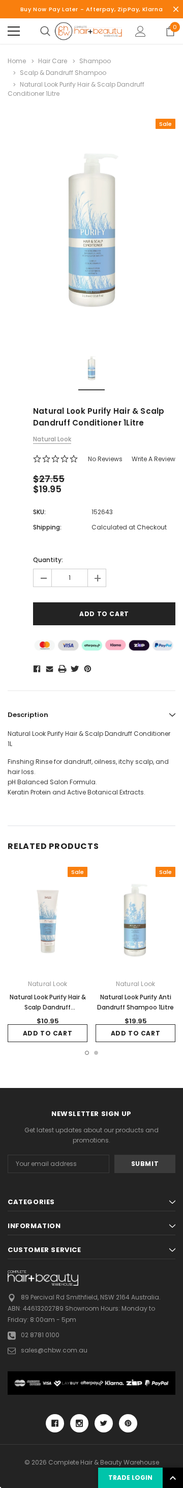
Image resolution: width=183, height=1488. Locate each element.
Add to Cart (48, 1033)
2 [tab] (96, 1053)
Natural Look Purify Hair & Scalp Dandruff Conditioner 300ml (48, 1007)
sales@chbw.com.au (54, 1350)
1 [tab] (87, 1053)
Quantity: (48, 559)
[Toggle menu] (14, 31)
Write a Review (153, 459)
